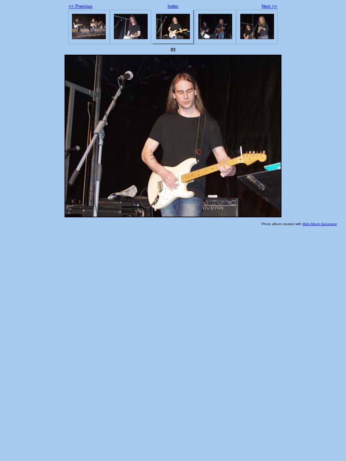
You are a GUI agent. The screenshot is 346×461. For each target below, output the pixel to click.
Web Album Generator (319, 224)
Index (173, 6)
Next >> (269, 6)
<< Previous (81, 6)
